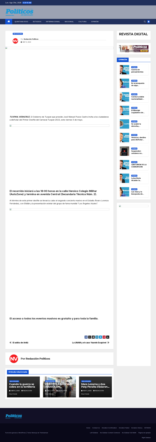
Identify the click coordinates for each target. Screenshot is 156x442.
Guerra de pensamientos (137, 71)
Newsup (34, 433)
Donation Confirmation (109, 428)
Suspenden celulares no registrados (136, 153)
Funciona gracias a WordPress (15, 433)
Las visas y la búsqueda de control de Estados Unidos (137, 195)
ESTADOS (37, 22)
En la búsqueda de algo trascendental (137, 85)
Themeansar (44, 433)
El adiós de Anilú (20, 342)
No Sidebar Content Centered (110, 433)
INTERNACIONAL (53, 22)
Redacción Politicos (31, 39)
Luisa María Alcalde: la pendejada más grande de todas (138, 181)
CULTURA (82, 22)
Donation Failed (124, 428)
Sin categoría (17, 33)
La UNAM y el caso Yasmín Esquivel (89, 342)
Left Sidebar (94, 433)
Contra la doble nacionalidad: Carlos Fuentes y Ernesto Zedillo (138, 100)
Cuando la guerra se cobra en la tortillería (22, 385)
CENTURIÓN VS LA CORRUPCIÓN (138, 166)
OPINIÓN (95, 22)
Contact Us (96, 428)
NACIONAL (69, 22)
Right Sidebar (146, 437)
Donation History (136, 428)
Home (88, 428)
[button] (145, 22)
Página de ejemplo (144, 433)
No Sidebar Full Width (129, 433)
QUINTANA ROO (21, 22)
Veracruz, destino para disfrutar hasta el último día (139, 140)
